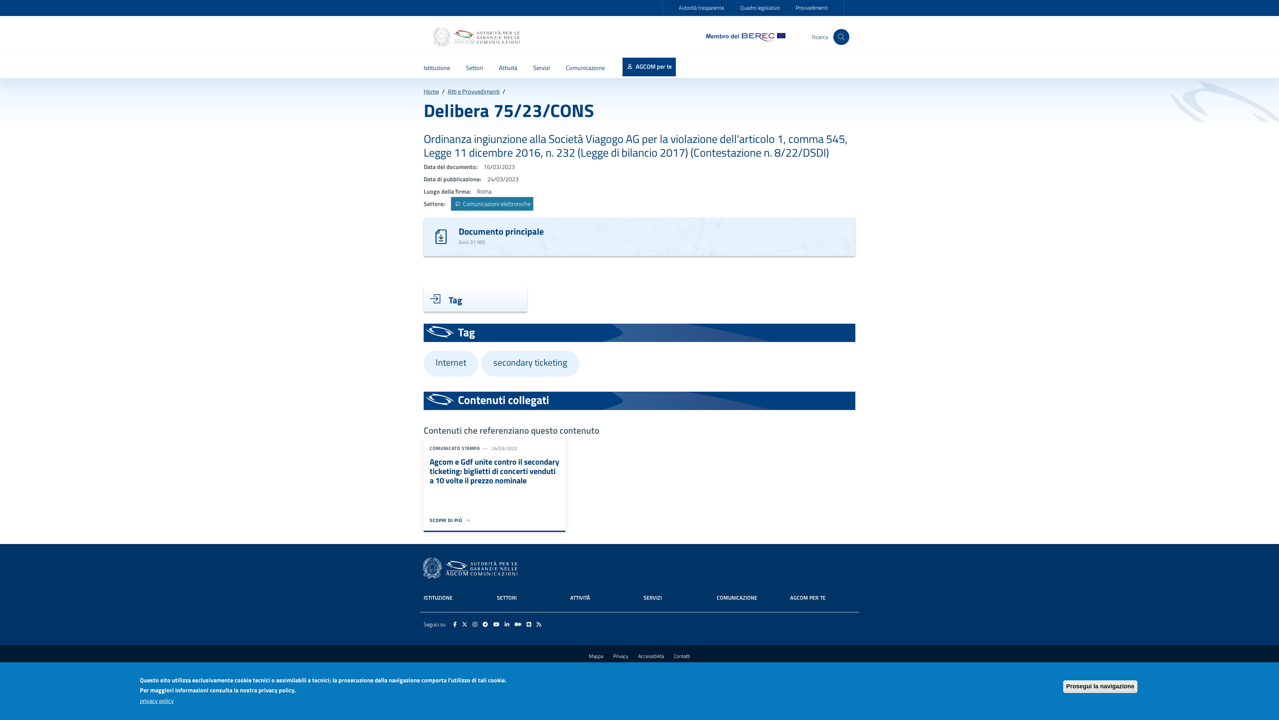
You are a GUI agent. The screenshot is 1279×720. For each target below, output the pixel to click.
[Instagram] (475, 624)
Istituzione (438, 598)
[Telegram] (485, 624)
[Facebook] (455, 624)
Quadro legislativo (760, 8)
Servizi (652, 598)
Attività (580, 598)
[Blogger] (529, 624)
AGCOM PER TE (808, 598)
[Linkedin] (507, 624)
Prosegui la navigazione (1100, 686)
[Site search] (841, 37)
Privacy (620, 656)
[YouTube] (496, 624)
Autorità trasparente (701, 8)
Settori (507, 598)
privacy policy (157, 700)
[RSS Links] (539, 624)
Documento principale (501, 231)
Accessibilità (651, 656)
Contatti (682, 656)
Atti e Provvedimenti (474, 91)
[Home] (477, 37)
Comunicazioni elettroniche (496, 203)
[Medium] (518, 624)
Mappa (596, 656)
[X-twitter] (464, 624)
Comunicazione (737, 598)
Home (431, 91)
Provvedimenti (812, 8)
